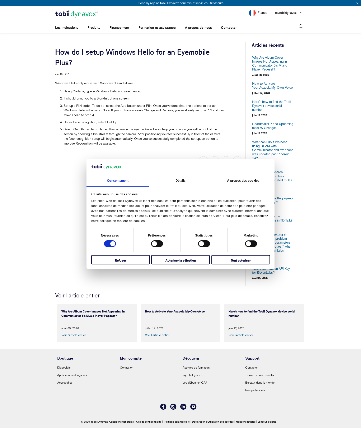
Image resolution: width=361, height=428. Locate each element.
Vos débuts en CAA (195, 382)
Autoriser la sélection (180, 260)
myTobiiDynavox (193, 375)
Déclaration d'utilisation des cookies (213, 421)
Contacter (229, 28)
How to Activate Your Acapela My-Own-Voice (272, 85)
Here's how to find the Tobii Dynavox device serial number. (271, 106)
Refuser (120, 260)
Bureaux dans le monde (260, 382)
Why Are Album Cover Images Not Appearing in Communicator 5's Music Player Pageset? (269, 63)
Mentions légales (245, 421)
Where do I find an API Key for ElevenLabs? (271, 270)
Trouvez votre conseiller (259, 375)
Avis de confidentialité (148, 421)
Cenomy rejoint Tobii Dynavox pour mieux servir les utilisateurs (181, 3)
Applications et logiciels (72, 375)
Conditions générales (121, 421)
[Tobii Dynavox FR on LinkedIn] (183, 408)
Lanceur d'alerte (267, 421)
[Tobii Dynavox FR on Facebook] (163, 408)
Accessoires (64, 382)
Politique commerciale (177, 421)
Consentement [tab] (117, 180)
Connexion (126, 367)
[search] (300, 26)
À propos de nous (198, 28)
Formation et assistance (157, 28)
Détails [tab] (180, 180)
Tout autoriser (240, 260)
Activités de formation (196, 367)
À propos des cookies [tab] (243, 180)
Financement (119, 28)
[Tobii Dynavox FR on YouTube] (193, 408)
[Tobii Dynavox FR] (76, 14)
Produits (94, 28)
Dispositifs (64, 367)
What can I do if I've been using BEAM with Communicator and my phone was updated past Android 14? (272, 150)
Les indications (66, 28)
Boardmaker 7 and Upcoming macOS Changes (272, 126)
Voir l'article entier (73, 335)
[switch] (157, 243)
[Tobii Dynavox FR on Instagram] (173, 408)
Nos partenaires (255, 390)
